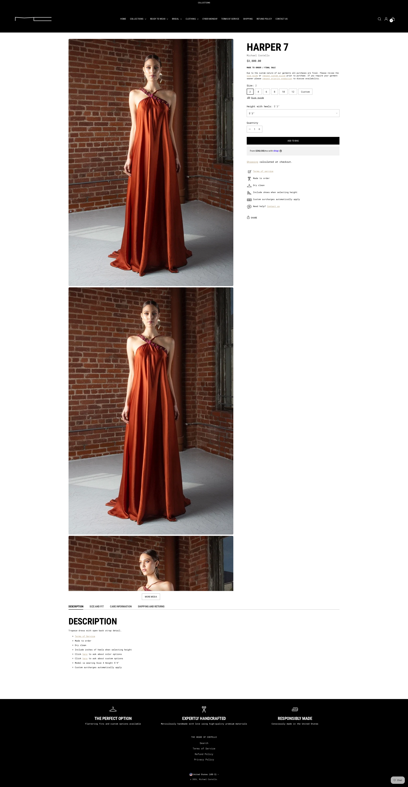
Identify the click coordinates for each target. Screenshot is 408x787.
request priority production (277, 78)
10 (283, 91)
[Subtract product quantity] (250, 129)
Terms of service (263, 171)
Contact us (273, 206)
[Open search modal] (379, 19)
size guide (252, 75)
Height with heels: (263, 106)
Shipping (252, 161)
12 (292, 91)
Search (204, 743)
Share (254, 217)
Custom (305, 91)
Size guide (257, 97)
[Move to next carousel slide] (339, 692)
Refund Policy (204, 754)
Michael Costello (258, 55)
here (85, 654)
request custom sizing (274, 75)
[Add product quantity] (259, 129)
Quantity (252, 122)
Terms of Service (85, 636)
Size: (252, 85)
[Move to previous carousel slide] (69, 692)
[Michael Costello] (33, 19)
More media (151, 596)
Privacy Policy (204, 759)
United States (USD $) (205, 774)
